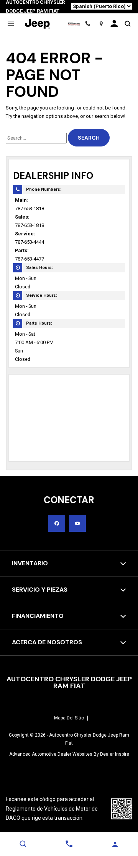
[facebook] (56, 523)
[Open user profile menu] (114, 23)
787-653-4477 (29, 259)
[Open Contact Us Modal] (69, 843)
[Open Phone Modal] (87, 23)
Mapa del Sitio (69, 718)
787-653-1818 (29, 208)
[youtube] (77, 523)
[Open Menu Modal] (10, 23)
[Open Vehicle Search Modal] (127, 23)
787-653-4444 (29, 242)
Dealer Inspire (114, 754)
